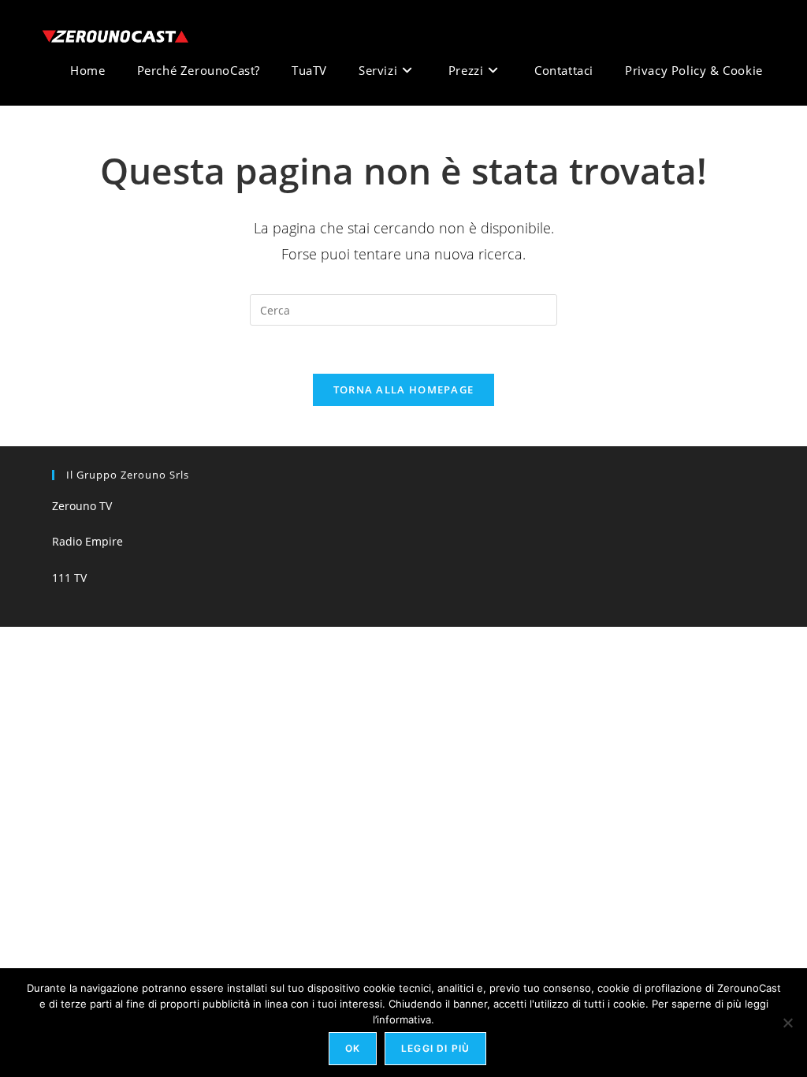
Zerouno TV (82, 505)
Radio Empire (87, 541)
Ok (352, 1048)
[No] (787, 1022)
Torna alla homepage (403, 389)
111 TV (69, 577)
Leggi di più (435, 1048)
